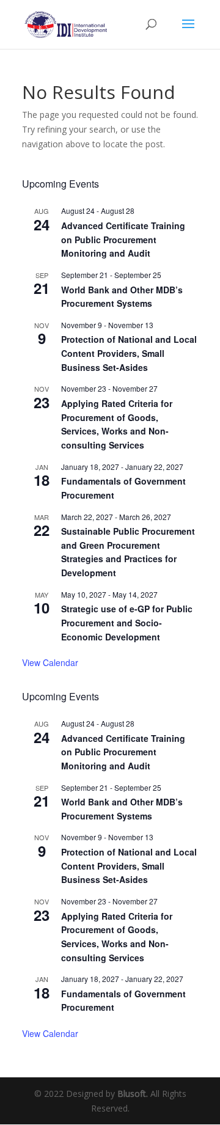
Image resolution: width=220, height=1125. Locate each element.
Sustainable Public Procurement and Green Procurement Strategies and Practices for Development (128, 552)
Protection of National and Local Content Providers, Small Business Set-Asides (129, 353)
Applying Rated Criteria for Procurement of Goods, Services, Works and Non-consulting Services (116, 424)
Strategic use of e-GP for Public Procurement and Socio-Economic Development (127, 622)
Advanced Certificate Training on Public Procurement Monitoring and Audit (123, 239)
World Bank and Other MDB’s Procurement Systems (122, 297)
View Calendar (50, 662)
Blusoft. (132, 1093)
